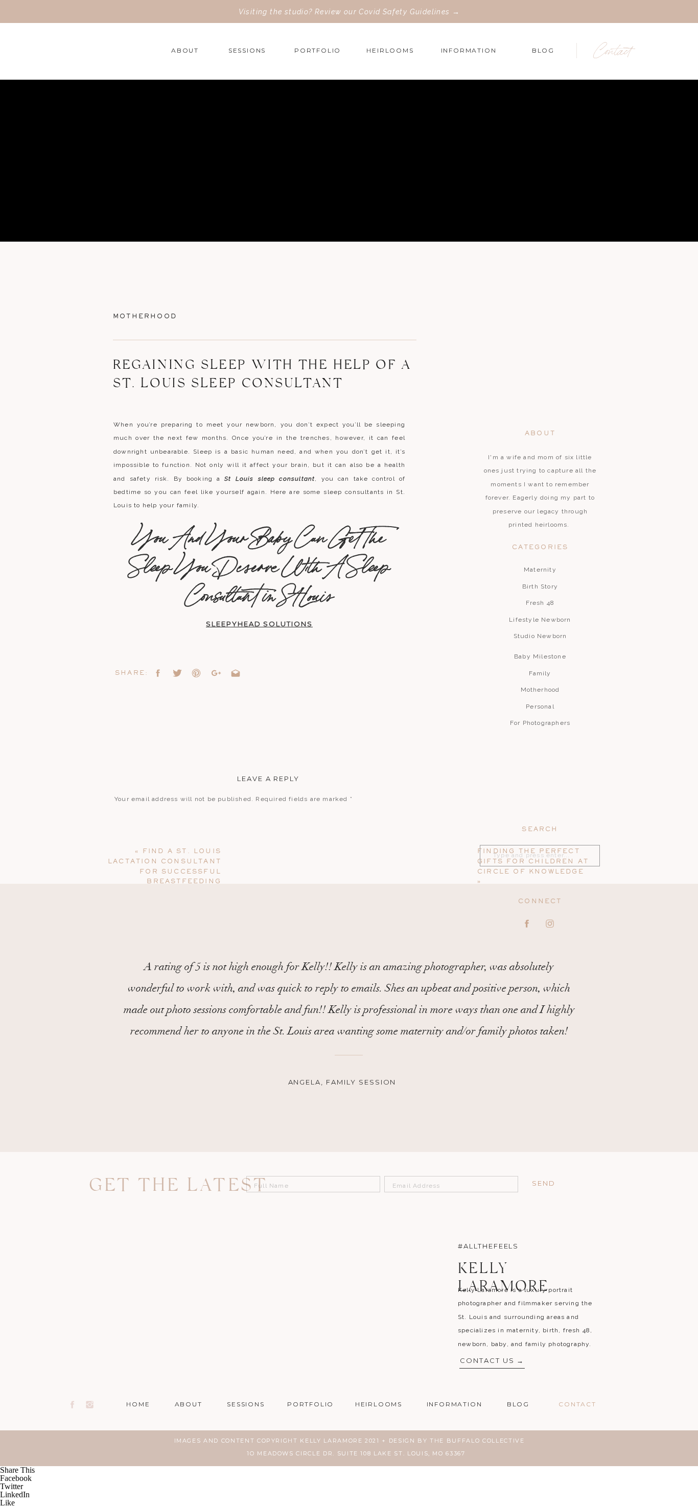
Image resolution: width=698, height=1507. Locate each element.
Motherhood (145, 316)
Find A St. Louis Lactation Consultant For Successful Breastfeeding (237, 1419)
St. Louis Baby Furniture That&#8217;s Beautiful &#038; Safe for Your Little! (252, 1432)
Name (126, 949)
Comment (132, 818)
